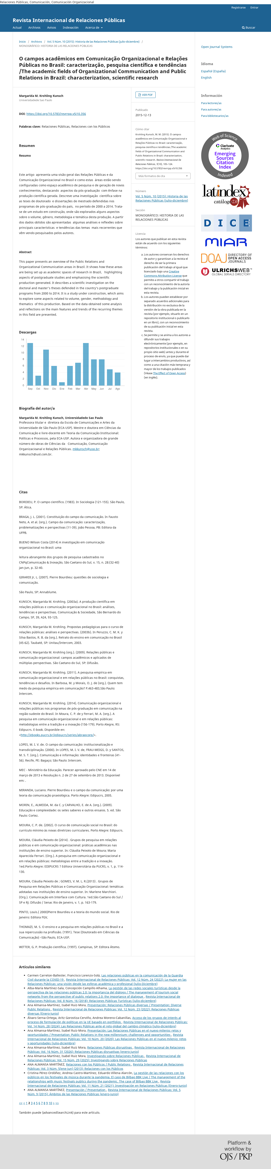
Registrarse (238, 7)
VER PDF (147, 95)
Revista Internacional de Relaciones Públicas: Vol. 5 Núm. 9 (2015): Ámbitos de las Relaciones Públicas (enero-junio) (104, 1092)
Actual (17, 27)
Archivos (34, 27)
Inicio (22, 41)
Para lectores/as (211, 103)
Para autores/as (211, 109)
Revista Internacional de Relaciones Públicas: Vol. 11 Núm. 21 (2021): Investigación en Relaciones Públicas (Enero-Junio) (107, 1083)
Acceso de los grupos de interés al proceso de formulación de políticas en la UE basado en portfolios (104, 1020)
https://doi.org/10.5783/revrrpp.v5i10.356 (56, 114)
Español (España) (213, 71)
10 (50, 1103)
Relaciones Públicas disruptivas (110, 1047)
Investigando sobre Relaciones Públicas (115, 1056)
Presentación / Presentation (86, 1090)
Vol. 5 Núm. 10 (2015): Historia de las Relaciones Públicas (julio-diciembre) (93, 41)
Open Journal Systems (216, 47)
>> (57, 1103)
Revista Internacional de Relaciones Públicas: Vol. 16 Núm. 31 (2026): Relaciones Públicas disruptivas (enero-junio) (106, 1049)
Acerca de (92, 27)
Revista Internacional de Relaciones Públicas (69, 20)
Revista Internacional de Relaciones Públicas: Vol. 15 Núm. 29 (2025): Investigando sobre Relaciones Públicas (104, 1058)
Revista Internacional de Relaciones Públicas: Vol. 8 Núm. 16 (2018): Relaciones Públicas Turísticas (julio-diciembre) (104, 999)
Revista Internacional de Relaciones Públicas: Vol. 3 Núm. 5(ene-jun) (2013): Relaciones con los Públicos (106, 1066)
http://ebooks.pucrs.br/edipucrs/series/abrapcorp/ (57, 735)
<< (20, 1103)
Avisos (51, 27)
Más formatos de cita (151, 176)
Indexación (71, 27)
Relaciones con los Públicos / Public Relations (98, 1064)
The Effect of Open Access (169, 373)
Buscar (250, 27)
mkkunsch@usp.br (86, 449)
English (206, 77)
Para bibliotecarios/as (214, 116)
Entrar (254, 7)
